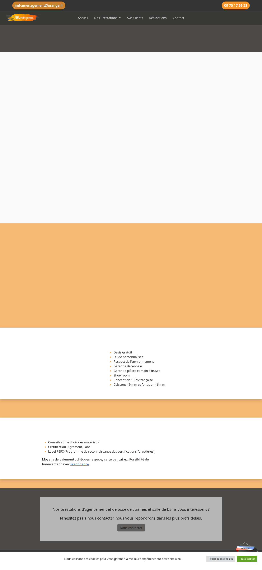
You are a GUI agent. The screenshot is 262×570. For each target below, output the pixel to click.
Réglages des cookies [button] (221, 558)
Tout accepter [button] (247, 558)
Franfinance (79, 464)
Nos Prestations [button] (106, 18)
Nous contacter (131, 528)
